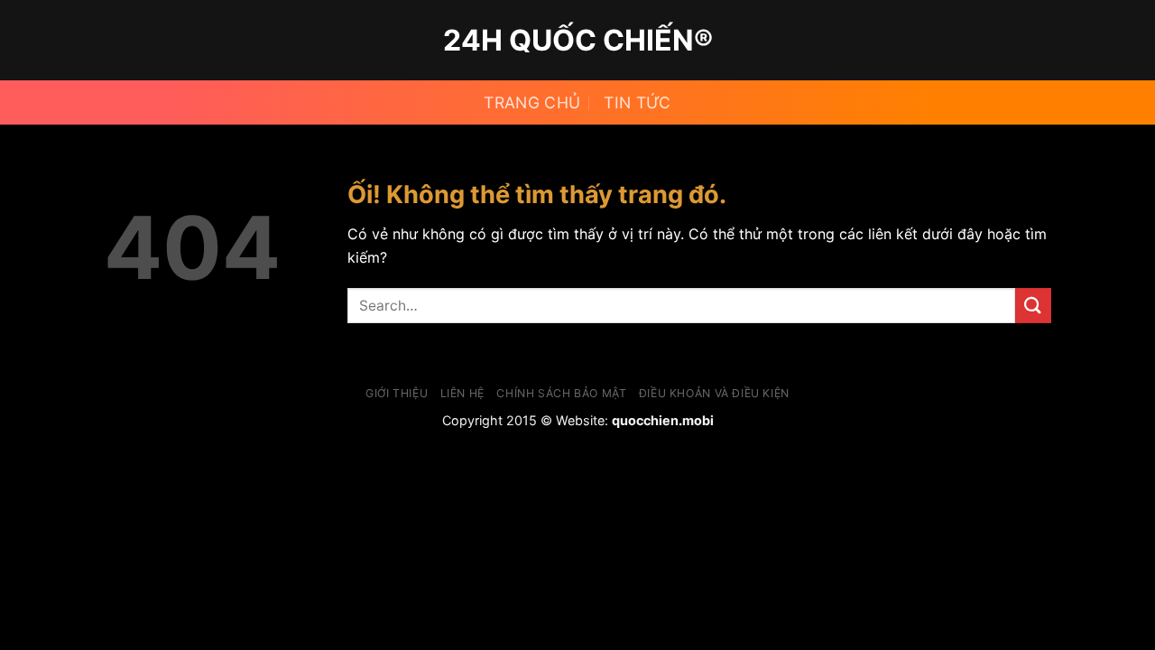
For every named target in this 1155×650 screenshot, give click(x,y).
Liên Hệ (462, 393)
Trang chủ (532, 102)
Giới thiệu (396, 393)
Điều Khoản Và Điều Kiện (714, 393)
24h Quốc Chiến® (578, 40)
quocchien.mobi (663, 420)
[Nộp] (1033, 305)
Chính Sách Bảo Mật (561, 393)
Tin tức (637, 102)
